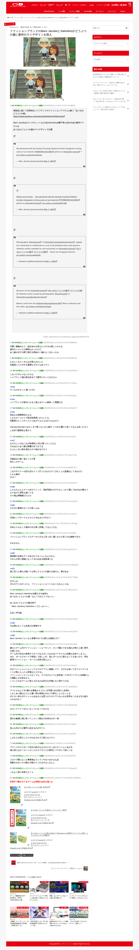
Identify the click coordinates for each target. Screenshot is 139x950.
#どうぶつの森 (40, 252)
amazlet (34, 792)
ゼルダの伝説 (88, 11)
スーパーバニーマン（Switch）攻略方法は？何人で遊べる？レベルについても (109, 84)
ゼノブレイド (100, 11)
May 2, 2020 (49, 161)
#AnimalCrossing (70, 152)
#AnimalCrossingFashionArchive (58, 242)
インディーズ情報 (74, 11)
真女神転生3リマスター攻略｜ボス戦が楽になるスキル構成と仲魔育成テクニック (109, 76)
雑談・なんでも (28, 855)
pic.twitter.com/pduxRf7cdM (54, 203)
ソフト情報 (61, 11)
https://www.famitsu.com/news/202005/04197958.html (38, 116)
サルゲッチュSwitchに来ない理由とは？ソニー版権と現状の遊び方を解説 (109, 92)
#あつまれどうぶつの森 (57, 291)
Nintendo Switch (49, 11)
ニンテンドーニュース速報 (68, 944)
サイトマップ (112, 11)
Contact (122, 11)
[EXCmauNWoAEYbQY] (37, 100)
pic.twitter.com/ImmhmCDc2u (29, 155)
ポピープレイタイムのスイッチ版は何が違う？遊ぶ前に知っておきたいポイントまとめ (109, 100)
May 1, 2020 (50, 261)
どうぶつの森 (16, 855)
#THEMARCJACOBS (43, 152)
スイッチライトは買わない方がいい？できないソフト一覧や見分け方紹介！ (109, 108)
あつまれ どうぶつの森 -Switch (36, 787)
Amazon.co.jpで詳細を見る (34, 800)
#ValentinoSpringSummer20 (48, 303)
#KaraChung (34, 242)
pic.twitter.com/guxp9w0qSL (28, 255)
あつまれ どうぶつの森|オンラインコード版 (48, 810)
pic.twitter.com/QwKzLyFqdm (38, 307)
